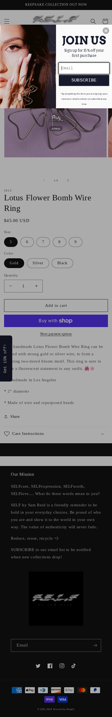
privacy (56, 128)
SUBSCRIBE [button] (84, 80)
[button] (106, 30)
